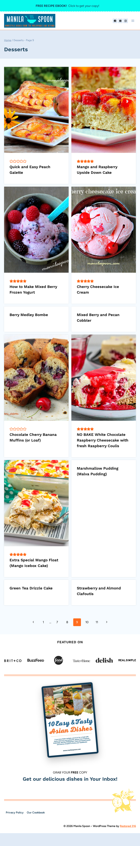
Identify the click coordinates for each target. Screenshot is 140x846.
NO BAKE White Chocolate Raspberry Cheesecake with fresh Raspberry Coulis (102, 440)
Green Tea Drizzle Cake (31, 588)
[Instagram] (125, 21)
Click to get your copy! (67, 6)
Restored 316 (128, 826)
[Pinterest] (120, 21)
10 (87, 622)
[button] (11, 161)
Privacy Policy (15, 812)
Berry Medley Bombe (29, 315)
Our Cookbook (36, 812)
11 (97, 622)
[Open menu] (133, 20)
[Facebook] (115, 21)
